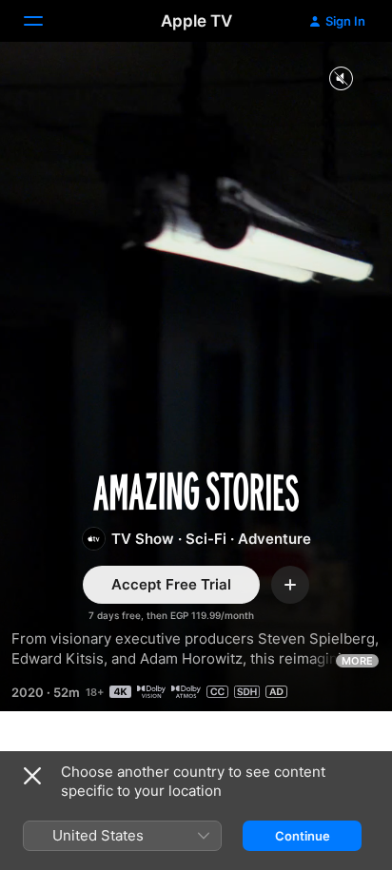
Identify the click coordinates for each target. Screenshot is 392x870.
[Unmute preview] (340, 79)
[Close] (32, 775)
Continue (302, 835)
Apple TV (196, 20)
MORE (357, 660)
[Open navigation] (45, 21)
